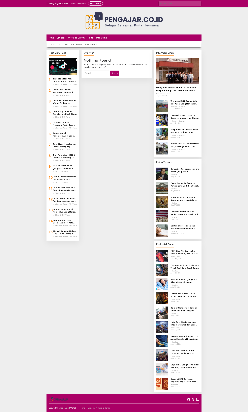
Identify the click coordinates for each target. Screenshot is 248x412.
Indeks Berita (104, 408)
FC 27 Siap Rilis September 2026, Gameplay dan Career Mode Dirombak (183, 252)
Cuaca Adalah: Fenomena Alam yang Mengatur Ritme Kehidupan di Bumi (63, 134)
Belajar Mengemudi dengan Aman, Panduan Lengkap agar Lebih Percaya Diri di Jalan (183, 309)
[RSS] (197, 399)
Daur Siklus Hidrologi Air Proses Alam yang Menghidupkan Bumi (64, 145)
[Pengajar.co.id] (124, 20)
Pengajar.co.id (63, 408)
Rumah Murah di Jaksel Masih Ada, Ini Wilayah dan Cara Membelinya (184, 145)
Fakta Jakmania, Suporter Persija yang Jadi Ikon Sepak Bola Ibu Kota (184, 184)
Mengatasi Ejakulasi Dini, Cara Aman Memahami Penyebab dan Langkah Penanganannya (184, 337)
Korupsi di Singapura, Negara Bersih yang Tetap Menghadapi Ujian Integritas (184, 170)
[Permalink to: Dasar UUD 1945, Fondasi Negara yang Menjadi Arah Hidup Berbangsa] (162, 383)
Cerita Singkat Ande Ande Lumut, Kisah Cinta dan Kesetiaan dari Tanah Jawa (64, 112)
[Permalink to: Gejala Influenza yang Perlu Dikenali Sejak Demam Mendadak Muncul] (162, 284)
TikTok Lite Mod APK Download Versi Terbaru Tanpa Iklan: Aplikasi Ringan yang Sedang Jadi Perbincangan (64, 80)
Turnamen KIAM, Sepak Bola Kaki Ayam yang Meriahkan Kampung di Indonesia (183, 102)
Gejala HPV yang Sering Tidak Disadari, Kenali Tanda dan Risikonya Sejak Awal (184, 366)
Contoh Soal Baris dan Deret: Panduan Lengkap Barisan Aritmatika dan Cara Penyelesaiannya (64, 188)
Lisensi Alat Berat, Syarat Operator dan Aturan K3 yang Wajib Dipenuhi (184, 116)
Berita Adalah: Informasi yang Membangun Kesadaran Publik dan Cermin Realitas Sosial (64, 177)
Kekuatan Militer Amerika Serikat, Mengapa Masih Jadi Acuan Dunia (184, 212)
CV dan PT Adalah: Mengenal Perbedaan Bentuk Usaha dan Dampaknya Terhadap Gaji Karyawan (63, 123)
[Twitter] (193, 399)
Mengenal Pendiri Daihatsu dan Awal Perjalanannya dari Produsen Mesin (176, 89)
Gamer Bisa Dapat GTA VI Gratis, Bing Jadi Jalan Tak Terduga (183, 294)
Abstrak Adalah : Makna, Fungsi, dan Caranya (64, 232)
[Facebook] (188, 399)
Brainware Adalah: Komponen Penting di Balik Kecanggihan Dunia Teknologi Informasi (64, 91)
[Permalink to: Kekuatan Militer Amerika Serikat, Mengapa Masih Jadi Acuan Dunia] (162, 216)
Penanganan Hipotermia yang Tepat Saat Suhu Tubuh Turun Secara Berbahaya (184, 266)
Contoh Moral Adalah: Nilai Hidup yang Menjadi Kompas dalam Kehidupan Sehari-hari (65, 210)
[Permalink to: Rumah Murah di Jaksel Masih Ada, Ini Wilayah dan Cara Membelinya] (162, 148)
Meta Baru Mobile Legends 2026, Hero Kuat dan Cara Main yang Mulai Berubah (183, 323)
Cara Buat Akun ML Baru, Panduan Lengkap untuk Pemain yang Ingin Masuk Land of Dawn (182, 351)
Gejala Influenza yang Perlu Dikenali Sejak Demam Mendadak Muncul (183, 280)
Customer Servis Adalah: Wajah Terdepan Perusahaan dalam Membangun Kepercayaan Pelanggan (65, 101)
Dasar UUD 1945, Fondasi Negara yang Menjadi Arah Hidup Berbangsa (183, 380)
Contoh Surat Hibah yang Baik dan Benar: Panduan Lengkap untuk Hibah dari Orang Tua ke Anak (64, 167)
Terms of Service (87, 408)
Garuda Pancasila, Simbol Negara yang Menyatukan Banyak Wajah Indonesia (183, 198)
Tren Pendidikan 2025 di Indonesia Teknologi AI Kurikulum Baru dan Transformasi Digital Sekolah (64, 156)
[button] (199, 3)
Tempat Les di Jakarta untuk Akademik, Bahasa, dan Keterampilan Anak (184, 130)
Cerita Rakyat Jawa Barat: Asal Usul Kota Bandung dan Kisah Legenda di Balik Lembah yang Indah (65, 221)
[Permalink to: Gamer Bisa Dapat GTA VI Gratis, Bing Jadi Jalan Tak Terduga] (162, 298)
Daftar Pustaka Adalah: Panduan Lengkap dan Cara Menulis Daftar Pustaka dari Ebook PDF (64, 199)
